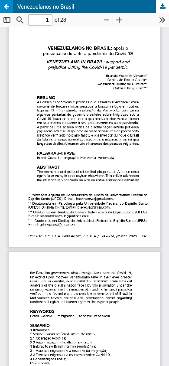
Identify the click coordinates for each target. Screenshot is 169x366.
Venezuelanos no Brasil (45, 6)
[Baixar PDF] (162, 6)
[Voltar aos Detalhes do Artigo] (6, 6)
